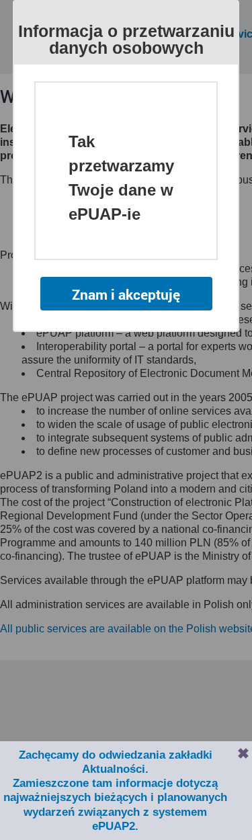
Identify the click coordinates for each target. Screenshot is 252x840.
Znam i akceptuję (126, 294)
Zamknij (243, 753)
